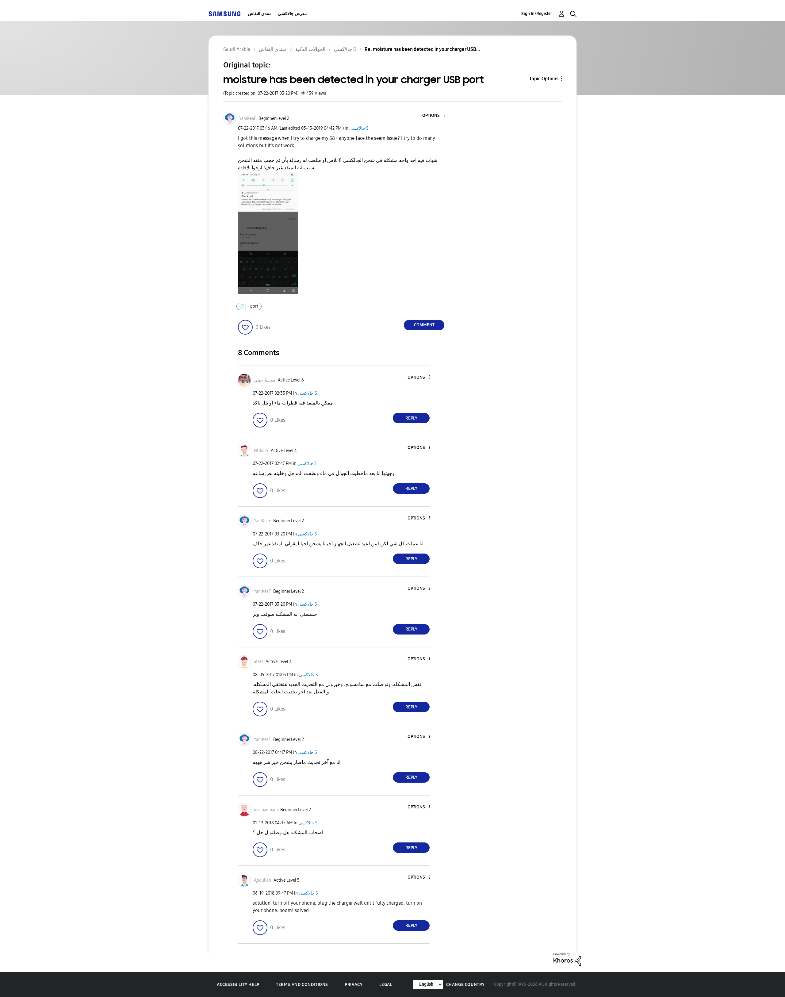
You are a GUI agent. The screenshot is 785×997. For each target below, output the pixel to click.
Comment (424, 325)
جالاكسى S (359, 128)
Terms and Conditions (302, 984)
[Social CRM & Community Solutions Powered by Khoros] (567, 959)
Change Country (465, 984)
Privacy (353, 984)
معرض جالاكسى (292, 13)
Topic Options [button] (543, 79)
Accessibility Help (238, 984)
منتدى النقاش (260, 13)
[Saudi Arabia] (224, 14)
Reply (411, 418)
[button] (434, 116)
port (254, 306)
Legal (385, 984)
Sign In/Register (536, 13)
